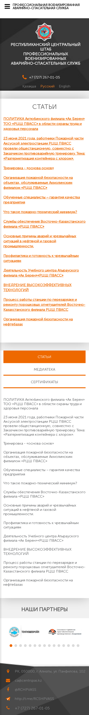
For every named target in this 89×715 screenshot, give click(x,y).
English (64, 86)
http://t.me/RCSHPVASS (34, 699)
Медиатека (44, 369)
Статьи (44, 357)
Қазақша (29, 86)
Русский (47, 86)
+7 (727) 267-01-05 (44, 77)
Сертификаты (44, 382)
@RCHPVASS (25, 689)
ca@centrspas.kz (28, 680)
